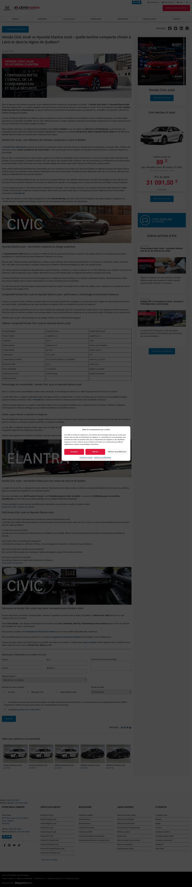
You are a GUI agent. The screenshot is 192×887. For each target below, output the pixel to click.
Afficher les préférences (117, 452)
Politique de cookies (86, 457)
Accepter (74, 452)
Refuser (95, 452)
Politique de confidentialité (102, 457)
